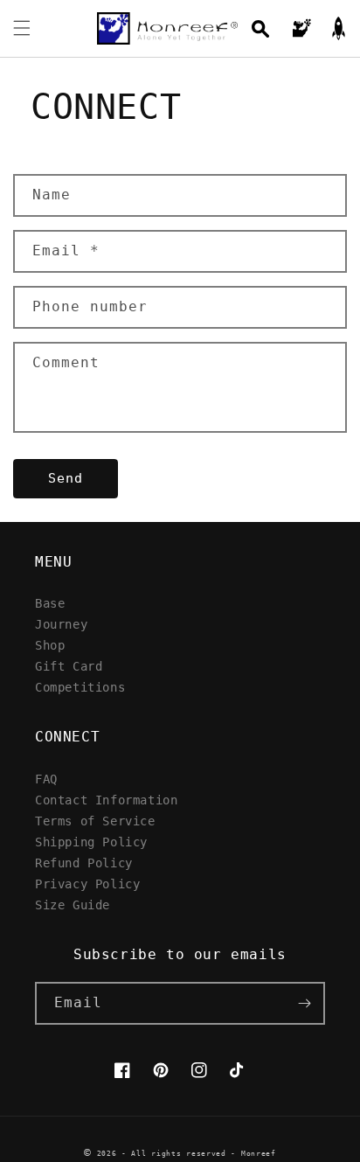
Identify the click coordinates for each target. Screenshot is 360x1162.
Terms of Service (95, 820)
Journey (61, 623)
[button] (22, 28)
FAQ (46, 778)
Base (50, 602)
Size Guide (72, 904)
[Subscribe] (304, 1003)
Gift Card (68, 665)
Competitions (80, 686)
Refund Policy (84, 862)
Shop (50, 644)
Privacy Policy (87, 883)
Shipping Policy (91, 841)
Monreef (258, 1153)
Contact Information (106, 799)
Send (65, 478)
